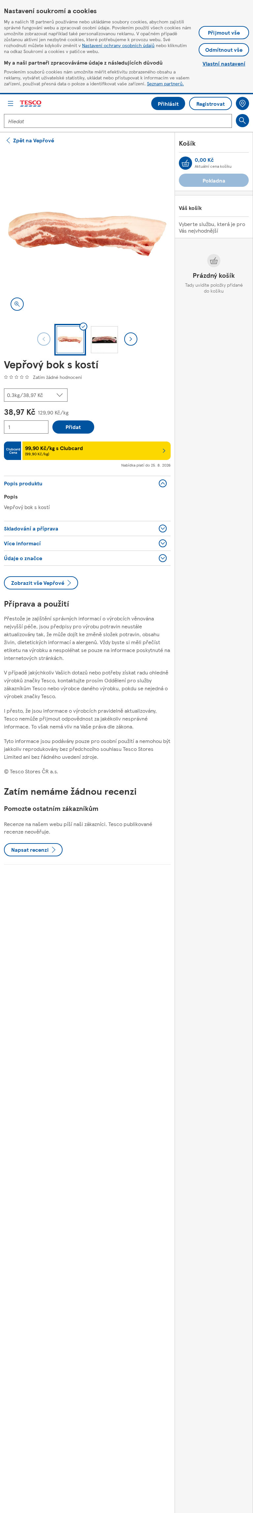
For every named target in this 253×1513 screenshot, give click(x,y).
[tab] (70, 340)
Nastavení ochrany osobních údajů (118, 45)
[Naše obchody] (242, 103)
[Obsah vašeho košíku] (185, 163)
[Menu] (10, 103)
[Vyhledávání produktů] (242, 120)
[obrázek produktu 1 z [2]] (87, 234)
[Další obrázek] (130, 339)
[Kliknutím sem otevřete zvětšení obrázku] (17, 304)
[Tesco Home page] (31, 103)
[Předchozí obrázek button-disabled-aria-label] (43, 339)
